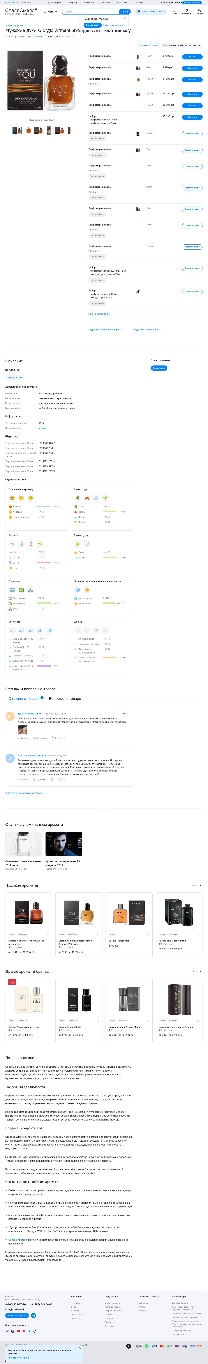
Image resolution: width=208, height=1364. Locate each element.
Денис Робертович (30, 713)
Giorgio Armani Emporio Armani (176, 1027)
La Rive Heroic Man (119, 940)
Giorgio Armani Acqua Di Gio (23, 1027)
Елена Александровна (32, 755)
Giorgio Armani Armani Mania (125, 1027)
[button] (8, 130)
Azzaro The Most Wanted (172, 940)
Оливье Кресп (16, 1239)
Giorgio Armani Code (69, 1027)
